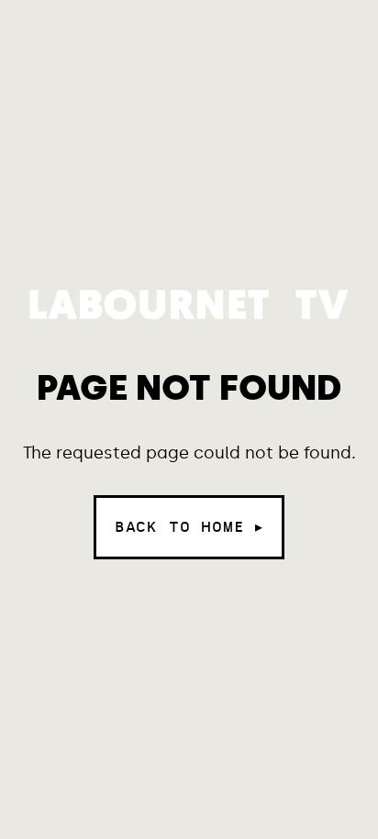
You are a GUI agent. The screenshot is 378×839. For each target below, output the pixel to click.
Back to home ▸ (189, 526)
